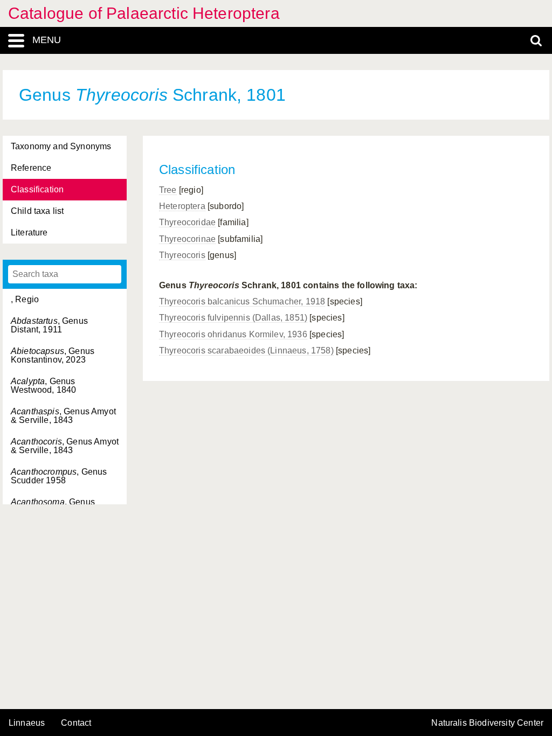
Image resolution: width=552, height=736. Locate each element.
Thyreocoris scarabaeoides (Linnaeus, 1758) (246, 350)
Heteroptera (182, 206)
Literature (29, 232)
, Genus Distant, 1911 (49, 325)
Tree (168, 190)
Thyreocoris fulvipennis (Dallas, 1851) (233, 317)
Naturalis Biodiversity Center (487, 723)
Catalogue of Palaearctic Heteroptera (144, 13)
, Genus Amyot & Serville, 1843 (63, 416)
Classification (37, 189)
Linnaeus (27, 723)
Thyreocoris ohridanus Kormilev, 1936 (233, 334)
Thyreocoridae (187, 222)
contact (76, 722)
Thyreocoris (182, 255)
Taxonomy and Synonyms (61, 146)
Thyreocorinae (187, 239)
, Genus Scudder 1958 (59, 476)
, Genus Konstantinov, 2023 (52, 355)
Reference (31, 167)
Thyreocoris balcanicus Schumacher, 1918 (242, 301)
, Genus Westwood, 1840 (43, 385)
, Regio (25, 299)
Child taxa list (37, 211)
